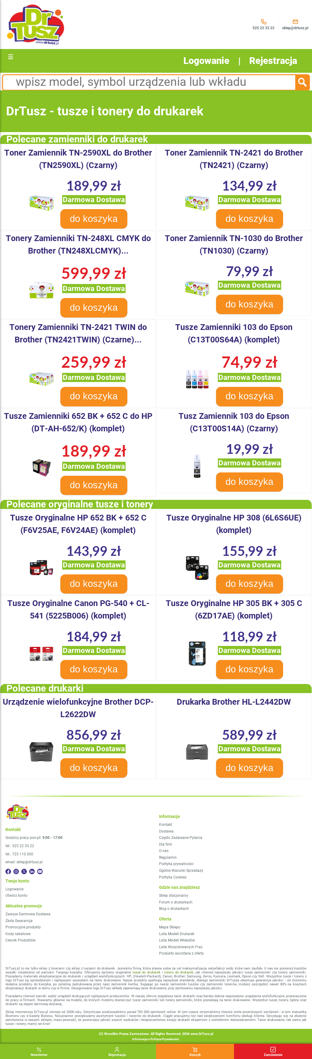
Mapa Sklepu (169, 927)
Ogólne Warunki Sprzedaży (181, 870)
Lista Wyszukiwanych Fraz (181, 947)
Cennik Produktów (20, 940)
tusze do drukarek (147, 972)
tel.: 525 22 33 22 (19, 846)
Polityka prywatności (176, 864)
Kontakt (165, 824)
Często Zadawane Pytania (180, 838)
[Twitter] (24, 871)
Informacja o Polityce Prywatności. (156, 1039)
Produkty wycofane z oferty (181, 953)
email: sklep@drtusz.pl (24, 862)
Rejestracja (273, 61)
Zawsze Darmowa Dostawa (28, 914)
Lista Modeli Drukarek (176, 934)
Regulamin (168, 857)
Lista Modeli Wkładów (177, 940)
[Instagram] (16, 871)
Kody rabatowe (17, 934)
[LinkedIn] (32, 871)
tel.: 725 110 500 (19, 854)
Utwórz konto (16, 895)
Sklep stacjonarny (173, 895)
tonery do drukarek (178, 972)
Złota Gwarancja (19, 921)
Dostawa (166, 831)
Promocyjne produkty (23, 927)
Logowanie (206, 61)
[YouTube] (40, 871)
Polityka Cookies (172, 877)
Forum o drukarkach (176, 902)
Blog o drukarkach (174, 908)
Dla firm (165, 844)
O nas (163, 851)
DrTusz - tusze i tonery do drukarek (105, 111)
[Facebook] (8, 871)
